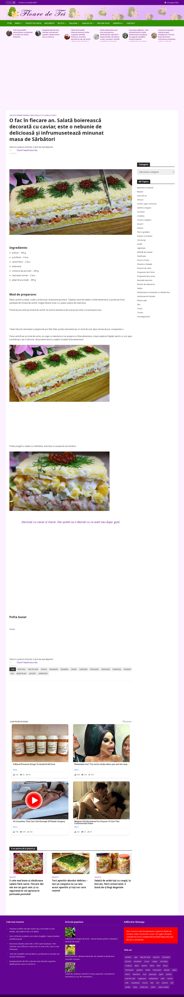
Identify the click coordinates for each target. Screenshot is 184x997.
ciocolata (163, 961)
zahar (153, 987)
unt (157, 983)
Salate (12, 115)
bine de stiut (33, 669)
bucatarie (166, 957)
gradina (140, 970)
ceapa (154, 961)
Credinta (117, 23)
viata (135, 987)
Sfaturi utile (103, 23)
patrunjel (152, 974)
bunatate (64, 669)
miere (127, 974)
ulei (152, 983)
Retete (61, 23)
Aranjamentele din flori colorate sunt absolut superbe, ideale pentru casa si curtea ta (21, 33)
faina (152, 965)
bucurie (128, 961)
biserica (156, 957)
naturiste (136, 974)
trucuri (145, 983)
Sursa (12, 629)
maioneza (117, 669)
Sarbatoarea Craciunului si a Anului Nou (36, 115)
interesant (106, 669)
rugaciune (142, 978)
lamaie (166, 970)
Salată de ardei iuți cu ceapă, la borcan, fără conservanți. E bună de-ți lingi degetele (113, 884)
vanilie (127, 987)
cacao (146, 961)
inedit (148, 970)
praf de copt (130, 978)
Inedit (18, 23)
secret (169, 978)
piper (161, 974)
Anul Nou (21, 669)
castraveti (83, 669)
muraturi (127, 669)
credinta (128, 965)
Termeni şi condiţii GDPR (27, 2)
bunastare (54, 669)
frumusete (94, 669)
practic (169, 974)
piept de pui (21, 673)
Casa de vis (87, 23)
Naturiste (49, 23)
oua (12, 673)
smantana (135, 983)
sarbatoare (43, 673)
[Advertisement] (92, 76)
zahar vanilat (163, 987)
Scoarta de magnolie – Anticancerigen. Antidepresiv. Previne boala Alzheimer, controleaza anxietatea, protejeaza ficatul (138, 35)
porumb (32, 673)
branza (44, 669)
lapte (174, 970)
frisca (165, 965)
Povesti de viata (33, 23)
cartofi (73, 669)
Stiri (9, 23)
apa (135, 957)
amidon (128, 957)
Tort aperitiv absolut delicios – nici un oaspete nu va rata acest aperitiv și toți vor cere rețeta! (70, 885)
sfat (126, 983)
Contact (131, 23)
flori (158, 965)
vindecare (144, 987)
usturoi (165, 983)
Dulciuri (73, 23)
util (172, 983)
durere (144, 965)
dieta (137, 965)
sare (162, 978)
